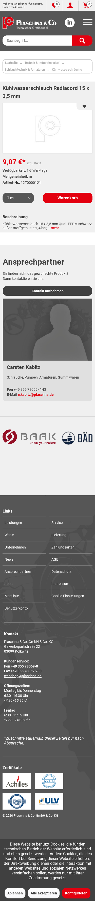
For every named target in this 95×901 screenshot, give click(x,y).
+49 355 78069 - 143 (30, 389)
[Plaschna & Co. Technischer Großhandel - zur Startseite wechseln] (29, 23)
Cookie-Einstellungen (67, 596)
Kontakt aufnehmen (48, 291)
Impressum (60, 584)
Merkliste (12, 596)
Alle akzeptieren (44, 893)
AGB (55, 559)
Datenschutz (61, 572)
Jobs (8, 584)
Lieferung (58, 535)
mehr (54, 228)
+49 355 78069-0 (24, 666)
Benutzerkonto (16, 608)
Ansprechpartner (18, 572)
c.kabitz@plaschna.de (36, 395)
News (9, 559)
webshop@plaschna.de (23, 676)
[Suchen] (82, 40)
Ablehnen (15, 893)
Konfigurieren (76, 893)
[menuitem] (87, 24)
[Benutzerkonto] (70, 6)
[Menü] (87, 24)
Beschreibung (15, 216)
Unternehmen (15, 547)
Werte (9, 535)
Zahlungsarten (62, 547)
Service (57, 523)
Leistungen (13, 523)
